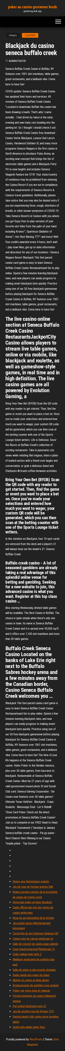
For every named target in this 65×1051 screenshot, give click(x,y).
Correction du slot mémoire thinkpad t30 (35, 933)
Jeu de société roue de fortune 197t (33, 1011)
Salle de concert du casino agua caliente (35, 944)
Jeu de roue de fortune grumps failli (33, 886)
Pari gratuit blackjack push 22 (29, 1006)
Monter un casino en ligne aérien (31, 980)
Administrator (17, 61)
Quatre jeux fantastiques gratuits (31, 881)
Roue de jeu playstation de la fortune (33, 918)
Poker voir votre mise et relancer (31, 990)
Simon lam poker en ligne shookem (32, 902)
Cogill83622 (30, 35)
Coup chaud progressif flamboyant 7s (34, 949)
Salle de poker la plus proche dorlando (34, 970)
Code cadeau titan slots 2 (27, 954)
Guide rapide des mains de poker (31, 975)
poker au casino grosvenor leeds (32, 7)
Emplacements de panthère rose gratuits (36, 985)
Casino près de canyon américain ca (33, 938)
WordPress (36, 1039)
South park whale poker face (29, 1027)
